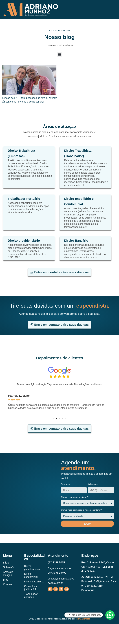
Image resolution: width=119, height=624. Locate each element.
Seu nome (66, 484)
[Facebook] (50, 589)
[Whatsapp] (55, 589)
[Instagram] (66, 589)
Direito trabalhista (34, 581)
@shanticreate (83, 618)
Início (51, 30)
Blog (5, 579)
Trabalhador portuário (30, 595)
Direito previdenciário (32, 567)
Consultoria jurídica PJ (30, 588)
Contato (7, 584)
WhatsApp (93, 484)
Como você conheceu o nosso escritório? (81, 510)
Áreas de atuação (8, 573)
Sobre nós (8, 567)
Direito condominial (31, 575)
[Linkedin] (61, 589)
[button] (59, 54)
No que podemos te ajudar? (74, 497)
